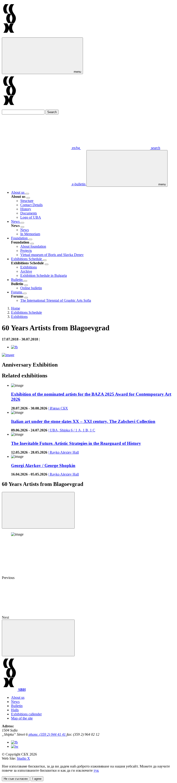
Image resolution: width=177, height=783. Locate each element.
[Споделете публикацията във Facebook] (14, 347)
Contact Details (31, 205)
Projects (26, 251)
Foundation (20, 238)
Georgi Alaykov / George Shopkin (43, 465)
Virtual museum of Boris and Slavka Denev (52, 255)
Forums (17, 292)
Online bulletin (31, 288)
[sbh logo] (9, 35)
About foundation (33, 246)
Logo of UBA (30, 217)
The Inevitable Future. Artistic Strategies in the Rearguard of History (76, 443)
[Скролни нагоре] (38, 638)
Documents (28, 213)
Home (15, 308)
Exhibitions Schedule (27, 259)
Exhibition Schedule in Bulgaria (43, 275)
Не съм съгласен (16, 778)
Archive (26, 271)
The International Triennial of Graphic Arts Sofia (55, 300)
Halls (15, 710)
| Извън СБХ (58, 408)
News (16, 221)
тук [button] (96, 770)
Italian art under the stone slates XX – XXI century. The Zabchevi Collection (83, 421)
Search (52, 112)
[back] (28, 198)
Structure (26, 201)
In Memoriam (30, 234)
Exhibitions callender (26, 714)
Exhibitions (28, 267)
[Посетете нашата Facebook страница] (14, 742)
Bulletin (17, 280)
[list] (27, 193)
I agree (36, 778)
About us (18, 192)
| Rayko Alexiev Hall (63, 452)
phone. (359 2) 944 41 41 (48, 734)
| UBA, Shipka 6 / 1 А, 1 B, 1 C (71, 430)
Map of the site (22, 718)
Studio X (23, 758)
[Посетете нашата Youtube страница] (14, 746)
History (25, 209)
